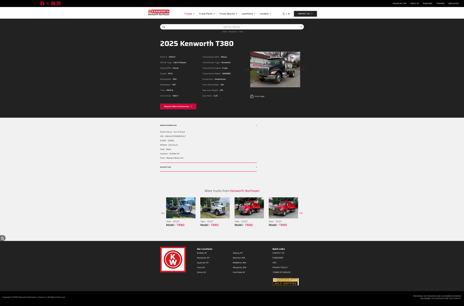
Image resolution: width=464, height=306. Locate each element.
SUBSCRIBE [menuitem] (277, 258)
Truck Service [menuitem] (227, 14)
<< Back (224, 31)
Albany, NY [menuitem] (238, 253)
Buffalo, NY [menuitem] (202, 253)
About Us (414, 3)
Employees (453, 3)
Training (440, 3)
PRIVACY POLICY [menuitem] (280, 267)
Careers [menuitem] (264, 14)
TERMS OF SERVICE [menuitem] (281, 272)
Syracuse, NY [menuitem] (203, 263)
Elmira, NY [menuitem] (201, 272)
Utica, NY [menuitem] (201, 267)
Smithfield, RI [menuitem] (239, 272)
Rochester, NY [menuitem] (203, 258)
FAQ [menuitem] (274, 263)
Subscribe (427, 3)
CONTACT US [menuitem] (278, 253)
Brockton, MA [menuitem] (239, 258)
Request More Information (176, 106)
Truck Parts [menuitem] (205, 14)
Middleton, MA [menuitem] (239, 263)
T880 (180, 225)
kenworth (233, 31)
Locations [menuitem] (247, 14)
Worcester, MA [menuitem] (239, 267)
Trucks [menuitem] (188, 14)
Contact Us (304, 13)
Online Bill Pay (400, 3)
